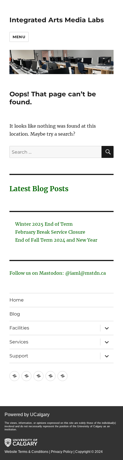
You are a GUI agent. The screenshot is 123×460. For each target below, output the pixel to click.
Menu (19, 36)
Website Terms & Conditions (26, 452)
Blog (14, 314)
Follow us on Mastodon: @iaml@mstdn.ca (57, 273)
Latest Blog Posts (38, 188)
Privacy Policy (62, 452)
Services (18, 342)
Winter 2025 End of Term (44, 224)
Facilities (19, 328)
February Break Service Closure (50, 232)
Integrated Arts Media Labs (56, 20)
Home (16, 300)
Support (18, 356)
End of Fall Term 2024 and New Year (56, 240)
